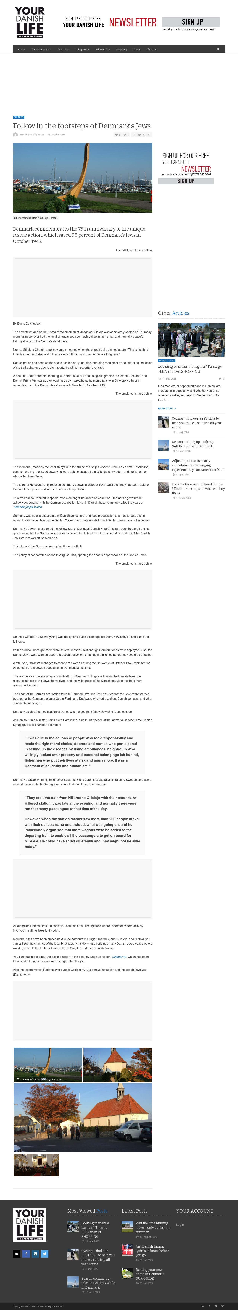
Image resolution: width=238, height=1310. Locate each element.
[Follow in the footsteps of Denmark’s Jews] (82, 179)
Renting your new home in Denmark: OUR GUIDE (150, 1274)
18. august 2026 (148, 1236)
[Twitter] (44, 1254)
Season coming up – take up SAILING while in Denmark (98, 1283)
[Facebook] (26, 1254)
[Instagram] (35, 1254)
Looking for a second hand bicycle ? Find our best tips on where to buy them (198, 488)
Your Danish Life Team (32, 134)
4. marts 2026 (183, 498)
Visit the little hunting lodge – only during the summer (153, 1227)
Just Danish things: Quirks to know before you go (152, 1251)
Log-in (180, 1224)
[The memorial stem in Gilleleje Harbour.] (48, 1065)
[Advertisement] (119, 81)
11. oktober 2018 (56, 134)
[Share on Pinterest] (149, 135)
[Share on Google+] (144, 135)
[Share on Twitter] (139, 135)
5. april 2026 (182, 474)
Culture (19, 117)
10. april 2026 (183, 451)
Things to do (167, 360)
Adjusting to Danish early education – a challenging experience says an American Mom (198, 465)
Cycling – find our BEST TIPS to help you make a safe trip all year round (196, 423)
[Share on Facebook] (134, 135)
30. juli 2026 (146, 1260)
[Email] (16, 1254)
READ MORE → (167, 408)
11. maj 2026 (169, 378)
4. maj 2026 (182, 432)
